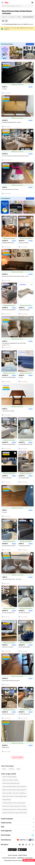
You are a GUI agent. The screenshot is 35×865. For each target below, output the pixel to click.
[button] (2, 3)
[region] (18, 52)
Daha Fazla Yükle (17, 757)
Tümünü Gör (30, 44)
